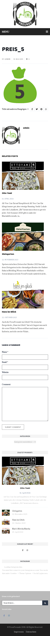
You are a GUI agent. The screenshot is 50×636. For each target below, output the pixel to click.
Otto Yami (7, 193)
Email (5, 362)
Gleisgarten (8, 254)
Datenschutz (31, 632)
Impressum (19, 632)
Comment (6, 384)
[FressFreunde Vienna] (25, 14)
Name (5, 352)
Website (5, 372)
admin (7, 59)
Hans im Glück (9, 312)
